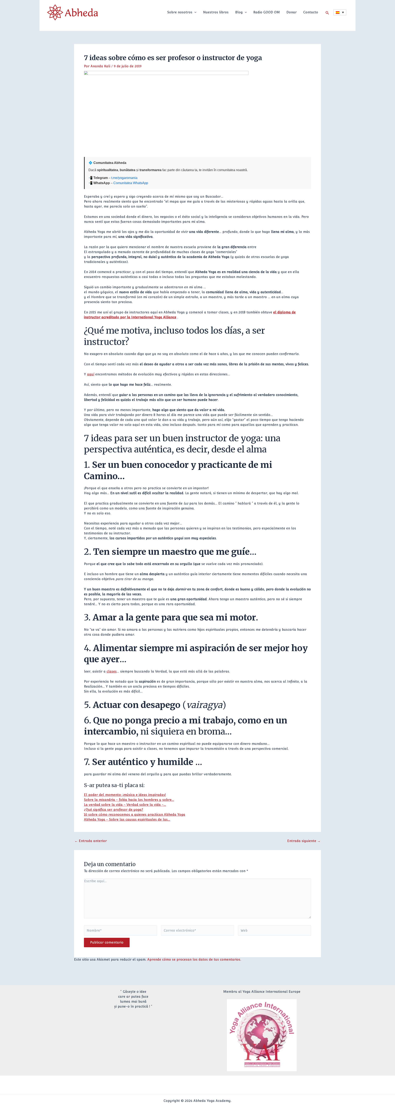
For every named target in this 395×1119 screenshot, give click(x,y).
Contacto (310, 12)
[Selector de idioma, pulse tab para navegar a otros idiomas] (339, 12)
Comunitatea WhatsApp (130, 183)
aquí (90, 374)
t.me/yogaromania (124, 178)
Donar (291, 12)
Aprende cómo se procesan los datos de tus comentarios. (194, 959)
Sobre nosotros (179, 12)
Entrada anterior (90, 841)
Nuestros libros (216, 12)
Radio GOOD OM (266, 12)
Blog (239, 12)
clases (112, 671)
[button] (194, 12)
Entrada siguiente (304, 841)
